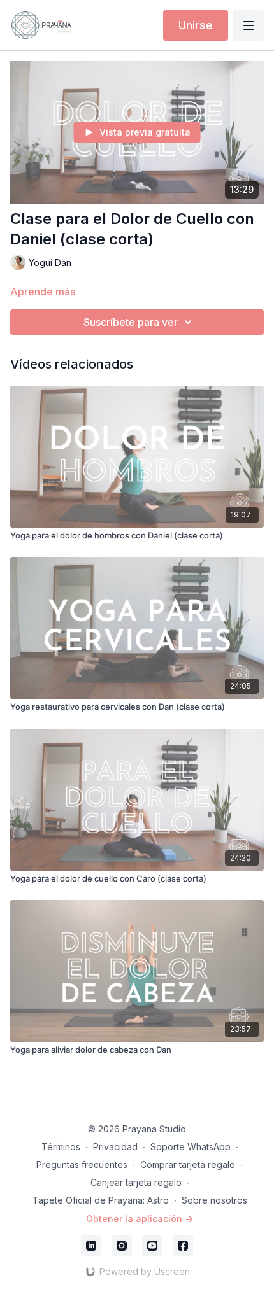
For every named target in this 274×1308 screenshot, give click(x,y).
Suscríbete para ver (130, 322)
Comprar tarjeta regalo (187, 1164)
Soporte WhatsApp (190, 1146)
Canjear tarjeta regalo (136, 1182)
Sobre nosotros (214, 1200)
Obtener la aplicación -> (139, 1218)
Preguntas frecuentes (81, 1164)
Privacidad (115, 1146)
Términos (60, 1146)
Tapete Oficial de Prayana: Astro (100, 1200)
